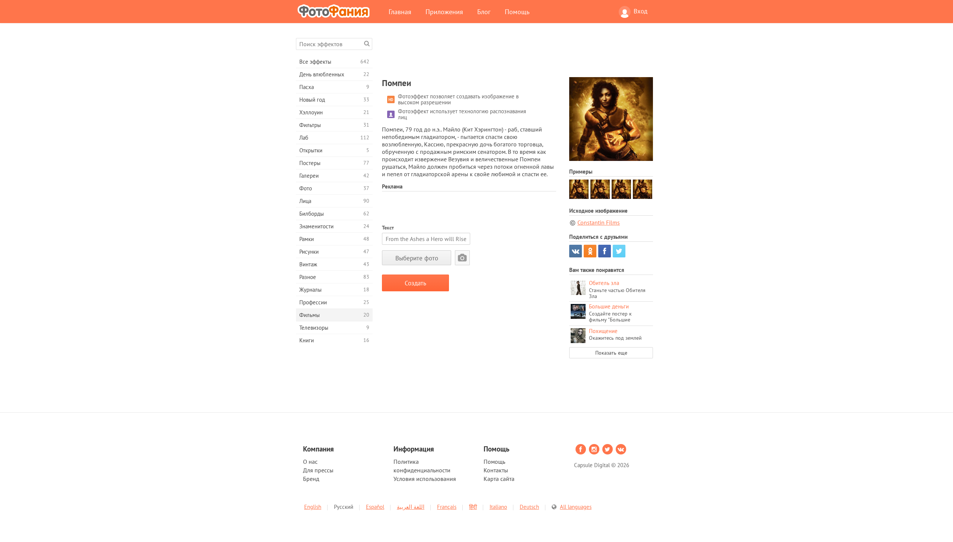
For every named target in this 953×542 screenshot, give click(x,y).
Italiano (498, 506)
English (312, 506)
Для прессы (318, 470)
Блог (484, 11)
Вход (640, 11)
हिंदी (473, 506)
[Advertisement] (517, 55)
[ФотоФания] (335, 11)
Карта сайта (499, 478)
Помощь (517, 11)
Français (446, 506)
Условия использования (424, 478)
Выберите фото (416, 258)
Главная (400, 11)
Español (375, 506)
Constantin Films (598, 222)
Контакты (496, 470)
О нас (310, 461)
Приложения (444, 11)
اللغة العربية (410, 506)
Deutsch (529, 506)
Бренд (311, 478)
